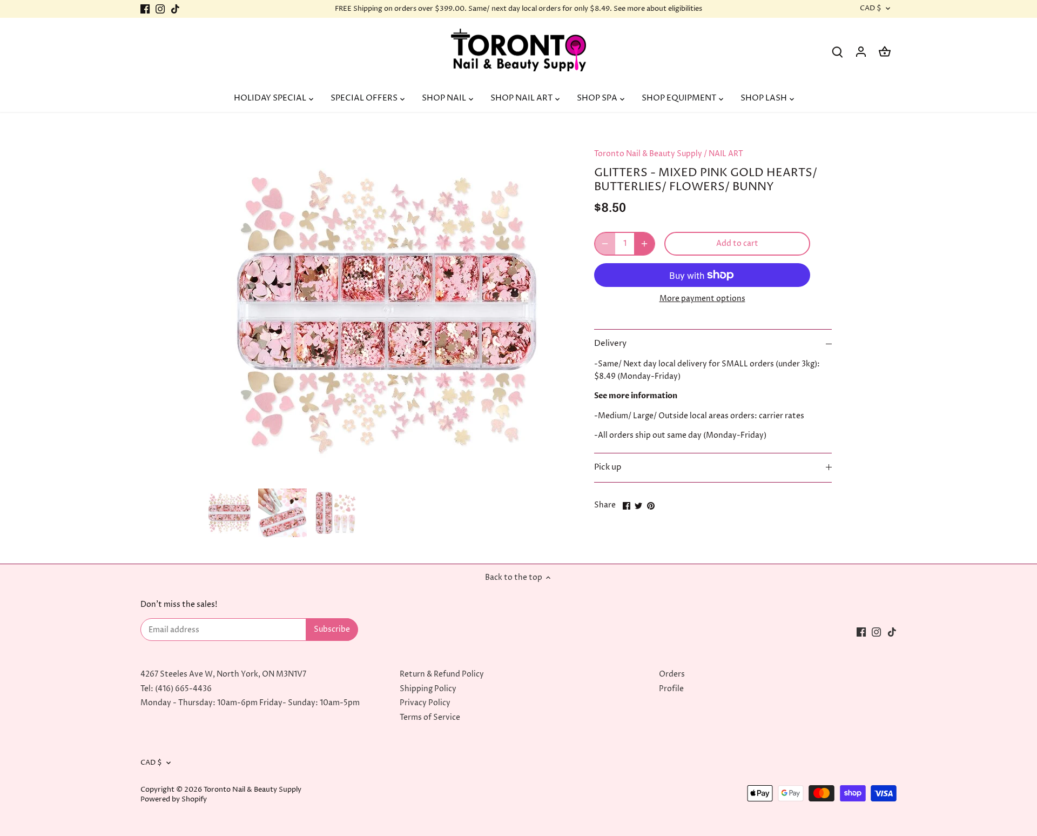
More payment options (702, 299)
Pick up (607, 467)
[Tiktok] (175, 9)
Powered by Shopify (173, 799)
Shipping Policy (428, 689)
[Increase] (644, 243)
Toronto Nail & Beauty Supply (648, 154)
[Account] (861, 51)
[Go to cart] (884, 51)
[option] (229, 513)
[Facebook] (145, 9)
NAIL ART (726, 154)
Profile (671, 689)
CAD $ (870, 8)
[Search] (837, 51)
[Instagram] (160, 9)
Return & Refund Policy (442, 674)
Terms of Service (430, 717)
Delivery (610, 343)
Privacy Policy (425, 703)
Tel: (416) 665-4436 (176, 689)
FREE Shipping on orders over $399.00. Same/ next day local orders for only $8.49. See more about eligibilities (518, 9)
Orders (672, 674)
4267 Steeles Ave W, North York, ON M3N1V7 (223, 674)
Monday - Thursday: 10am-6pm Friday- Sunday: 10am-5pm (250, 703)
